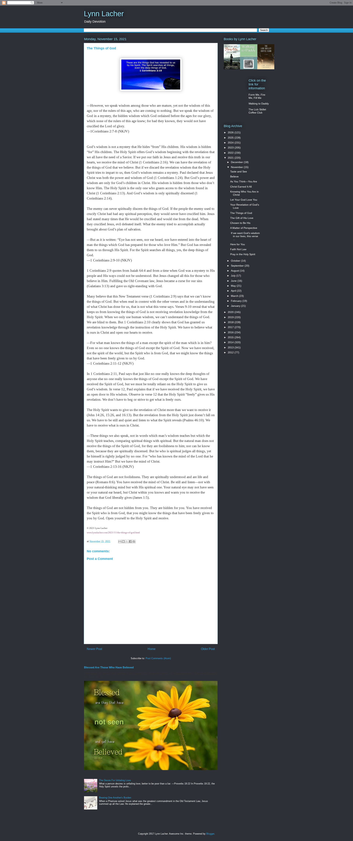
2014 (231, 342)
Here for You (237, 244)
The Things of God (241, 212)
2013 (231, 347)
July (233, 275)
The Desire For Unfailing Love (115, 780)
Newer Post (94, 649)
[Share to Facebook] (130, 541)
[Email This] (120, 541)
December (237, 162)
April (234, 290)
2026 (231, 132)
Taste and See (238, 171)
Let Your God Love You (243, 199)
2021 (231, 157)
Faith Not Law (238, 249)
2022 (231, 152)
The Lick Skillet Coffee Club (257, 111)
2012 (231, 352)
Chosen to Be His (240, 222)
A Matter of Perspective (243, 227)
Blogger (210, 833)
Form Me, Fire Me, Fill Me (257, 96)
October (236, 260)
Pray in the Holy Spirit (242, 254)
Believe (234, 176)
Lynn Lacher (104, 14)
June (234, 280)
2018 (231, 322)
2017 (231, 327)
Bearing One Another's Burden (115, 797)
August (235, 270)
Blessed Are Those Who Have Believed (109, 667)
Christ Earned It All (241, 186)
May (234, 285)
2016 (231, 332)
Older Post (208, 649)
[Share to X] (127, 541)
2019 (231, 317)
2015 (231, 337)
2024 (231, 142)
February (236, 300)
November (237, 167)
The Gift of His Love (241, 217)
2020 (231, 312)
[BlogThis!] (123, 541)
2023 (231, 147)
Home (152, 649)
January (236, 305)
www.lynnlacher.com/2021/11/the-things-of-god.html (113, 532)
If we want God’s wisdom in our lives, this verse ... (245, 236)
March (235, 295)
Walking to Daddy (259, 103)
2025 (231, 137)
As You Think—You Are (243, 181)
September (238, 265)
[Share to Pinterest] (134, 541)
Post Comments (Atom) (158, 658)
